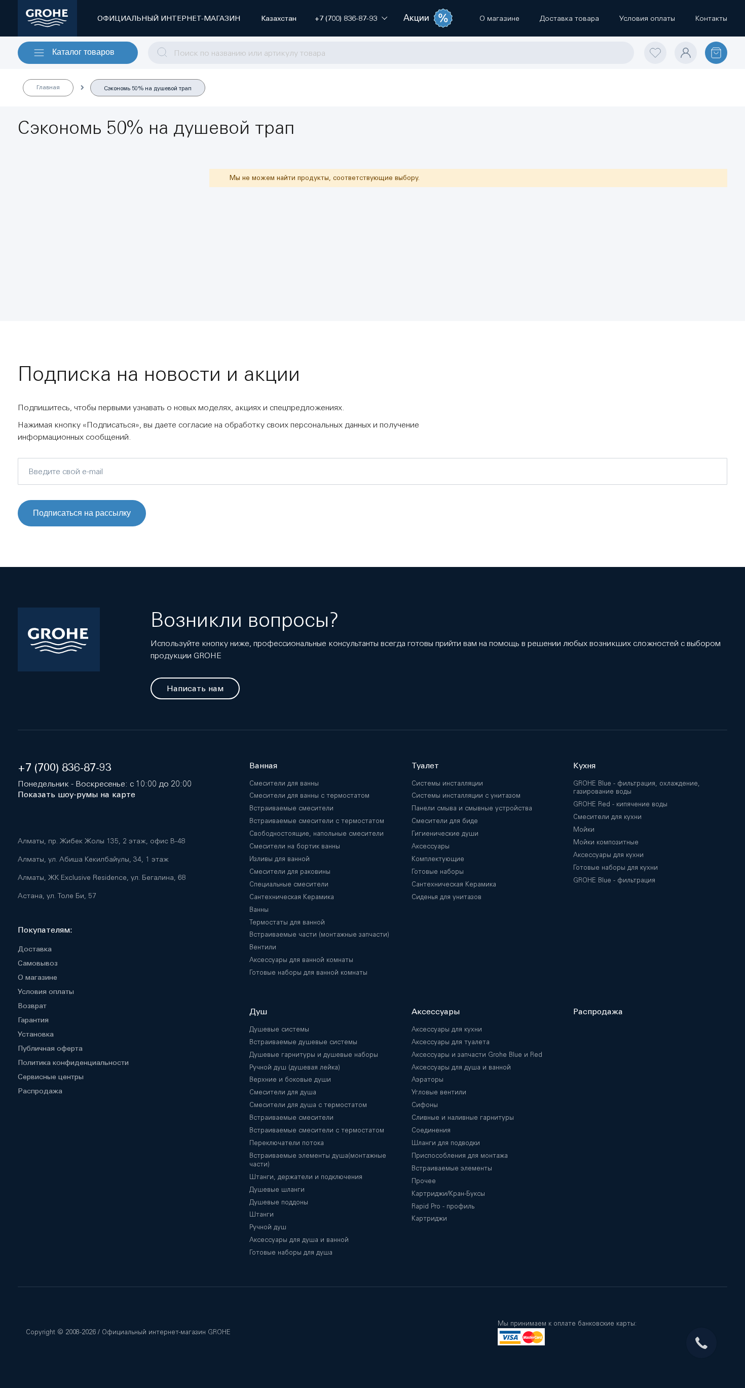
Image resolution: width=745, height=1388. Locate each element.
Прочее (424, 1181)
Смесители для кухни (607, 817)
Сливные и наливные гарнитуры (463, 1117)
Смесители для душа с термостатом (308, 1105)
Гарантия (33, 1020)
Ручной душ (267, 1227)
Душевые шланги (277, 1189)
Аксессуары (431, 846)
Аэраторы (427, 1079)
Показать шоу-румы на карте (76, 794)
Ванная (263, 765)
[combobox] (391, 53)
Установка (36, 1034)
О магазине (37, 977)
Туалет (425, 765)
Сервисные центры (51, 1077)
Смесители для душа (282, 1092)
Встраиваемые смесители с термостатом (316, 821)
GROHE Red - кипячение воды (620, 804)
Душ (258, 1011)
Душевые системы (279, 1029)
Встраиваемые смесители (291, 808)
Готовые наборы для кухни (615, 867)
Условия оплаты (46, 991)
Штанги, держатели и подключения (305, 1177)
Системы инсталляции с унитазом (466, 795)
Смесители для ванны (284, 783)
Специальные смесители (288, 884)
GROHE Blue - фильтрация (614, 880)
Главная (48, 87)
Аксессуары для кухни (608, 855)
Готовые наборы (438, 871)
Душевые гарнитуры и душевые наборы (313, 1054)
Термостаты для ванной (287, 922)
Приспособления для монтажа (460, 1155)
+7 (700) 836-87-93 (64, 767)
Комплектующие (438, 859)
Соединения (431, 1130)
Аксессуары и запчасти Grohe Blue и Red (477, 1054)
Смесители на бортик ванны (294, 846)
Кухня (584, 765)
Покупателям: (45, 930)
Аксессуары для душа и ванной (299, 1239)
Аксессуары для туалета (451, 1042)
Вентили (262, 947)
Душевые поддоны (278, 1202)
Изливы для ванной (279, 859)
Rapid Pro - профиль (443, 1206)
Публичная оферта (50, 1048)
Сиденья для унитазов (446, 897)
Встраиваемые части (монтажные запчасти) (319, 934)
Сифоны (425, 1105)
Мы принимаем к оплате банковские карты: (567, 1323)
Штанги (261, 1214)
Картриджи (429, 1218)
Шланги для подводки (446, 1143)
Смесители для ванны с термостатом (309, 795)
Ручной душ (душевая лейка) (294, 1067)
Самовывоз (38, 963)
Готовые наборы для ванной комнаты (308, 972)
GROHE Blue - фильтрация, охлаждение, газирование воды (636, 787)
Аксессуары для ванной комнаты (301, 960)
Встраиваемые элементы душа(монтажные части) (317, 1160)
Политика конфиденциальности (73, 1062)
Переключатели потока (286, 1143)
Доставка (35, 949)
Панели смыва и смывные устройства (472, 808)
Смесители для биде (445, 821)
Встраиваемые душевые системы (303, 1042)
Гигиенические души (445, 833)
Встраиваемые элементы (452, 1168)
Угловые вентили (439, 1092)
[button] (346, 18)
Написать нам (195, 688)
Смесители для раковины (289, 871)
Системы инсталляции (447, 783)
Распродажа (40, 1091)
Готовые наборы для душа (290, 1252)
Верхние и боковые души (290, 1079)
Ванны (259, 909)
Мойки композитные (606, 842)
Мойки (583, 829)
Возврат (32, 1006)
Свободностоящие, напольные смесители (316, 833)
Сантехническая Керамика (291, 897)
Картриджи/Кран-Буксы (448, 1193)
